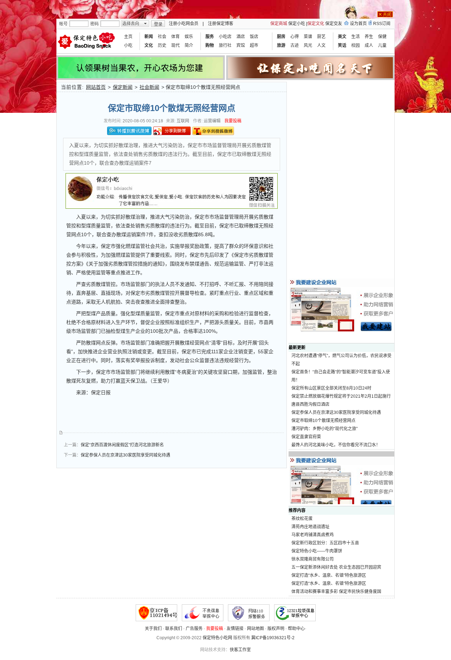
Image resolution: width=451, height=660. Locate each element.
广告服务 (194, 628)
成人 (369, 45)
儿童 (382, 45)
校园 (355, 45)
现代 (175, 45)
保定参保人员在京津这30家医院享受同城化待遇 (125, 455)
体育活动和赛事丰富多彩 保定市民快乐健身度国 (336, 591)
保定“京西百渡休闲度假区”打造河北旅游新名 (122, 444)
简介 (189, 45)
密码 (94, 24)
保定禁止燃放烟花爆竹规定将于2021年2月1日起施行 (341, 396)
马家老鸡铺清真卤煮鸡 (312, 534)
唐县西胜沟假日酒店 (310, 404)
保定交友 (333, 23)
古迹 (294, 45)
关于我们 (153, 628)
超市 (254, 45)
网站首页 (96, 87)
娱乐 (189, 36)
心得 (294, 36)
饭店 (254, 36)
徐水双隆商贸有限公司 (312, 559)
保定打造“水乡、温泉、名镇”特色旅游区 (328, 575)
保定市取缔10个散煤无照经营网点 (323, 420)
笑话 (342, 45)
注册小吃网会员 (183, 23)
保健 (382, 36)
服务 (209, 36)
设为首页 (358, 23)
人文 (321, 45)
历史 (162, 45)
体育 (175, 36)
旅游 (281, 45)
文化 (148, 45)
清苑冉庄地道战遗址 (310, 526)
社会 (162, 36)
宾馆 (240, 45)
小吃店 (225, 36)
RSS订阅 (381, 23)
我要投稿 (232, 120)
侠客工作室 (240, 649)
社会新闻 (149, 87)
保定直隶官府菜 (306, 436)
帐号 (63, 24)
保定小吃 (296, 23)
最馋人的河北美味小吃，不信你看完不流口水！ (335, 444)
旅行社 (225, 45)
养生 (369, 36)
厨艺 (321, 36)
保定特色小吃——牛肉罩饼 (316, 551)
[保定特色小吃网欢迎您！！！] (87, 41)
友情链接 (235, 628)
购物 (209, 45)
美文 (342, 36)
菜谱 (308, 36)
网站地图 (255, 628)
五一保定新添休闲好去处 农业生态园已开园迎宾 (336, 567)
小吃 (128, 45)
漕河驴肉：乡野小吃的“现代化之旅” (324, 428)
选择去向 (130, 23)
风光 (308, 45)
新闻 (148, 36)
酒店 (240, 36)
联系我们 (173, 628)
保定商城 (278, 23)
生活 (355, 36)
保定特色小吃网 (217, 637)
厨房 (281, 36)
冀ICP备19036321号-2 (273, 637)
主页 (128, 36)
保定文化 (315, 23)
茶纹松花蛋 (302, 518)
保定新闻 (122, 87)
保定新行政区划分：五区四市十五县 (325, 542)
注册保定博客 (220, 23)
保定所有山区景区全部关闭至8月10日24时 (331, 388)
